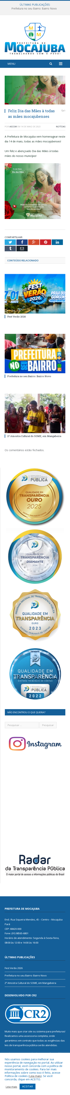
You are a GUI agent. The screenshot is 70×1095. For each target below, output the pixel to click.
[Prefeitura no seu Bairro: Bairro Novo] (35, 353)
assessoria (30, 1036)
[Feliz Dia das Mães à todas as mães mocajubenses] (35, 91)
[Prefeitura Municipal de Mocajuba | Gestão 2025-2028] (35, 38)
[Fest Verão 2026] (35, 294)
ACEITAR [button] (27, 1086)
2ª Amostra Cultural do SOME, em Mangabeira (34, 436)
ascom (13, 126)
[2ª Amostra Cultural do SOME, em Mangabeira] (35, 413)
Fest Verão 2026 (16, 316)
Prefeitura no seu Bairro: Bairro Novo (34, 8)
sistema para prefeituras (50, 1031)
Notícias (60, 126)
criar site (27, 1031)
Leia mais (35, 1076)
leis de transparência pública (21, 1045)
